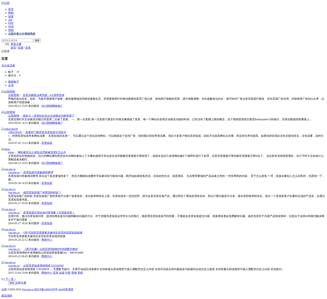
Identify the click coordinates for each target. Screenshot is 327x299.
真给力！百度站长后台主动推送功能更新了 (48, 115)
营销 (11, 30)
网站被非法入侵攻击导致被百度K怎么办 (42, 152)
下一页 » (10, 279)
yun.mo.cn (14, 172)
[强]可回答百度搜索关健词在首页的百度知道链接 (52, 232)
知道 (11, 16)
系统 (80, 272)
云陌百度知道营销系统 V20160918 (43, 265)
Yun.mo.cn (28, 289)
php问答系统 (65, 289)
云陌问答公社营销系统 (21, 33)
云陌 (4, 289)
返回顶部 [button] (6, 295)
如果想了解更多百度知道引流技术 (45, 132)
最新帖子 (13, 81)
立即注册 (20, 282)
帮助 (11, 12)
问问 (11, 23)
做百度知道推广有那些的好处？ (42, 192)
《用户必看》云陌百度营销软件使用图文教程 (50, 249)
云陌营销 (13, 95)
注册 (18, 44)
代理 (11, 26)
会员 (11, 85)
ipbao (11, 152)
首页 (11, 9)
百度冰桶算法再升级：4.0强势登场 (43, 95)
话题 (20, 47)
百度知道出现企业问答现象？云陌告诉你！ (49, 212)
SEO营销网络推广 (52, 105)
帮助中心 (46, 239)
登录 (13, 44)
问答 (68, 272)
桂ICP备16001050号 (46, 289)
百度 (28, 47)
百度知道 (46, 143)
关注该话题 (8, 65)
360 (10, 19)
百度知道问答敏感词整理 (38, 172)
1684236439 (15, 132)
